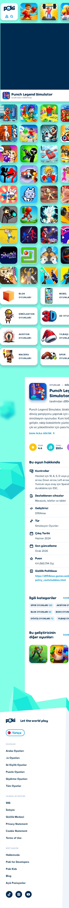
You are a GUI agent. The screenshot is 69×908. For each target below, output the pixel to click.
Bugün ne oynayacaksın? (11, 16)
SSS (8, 803)
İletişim (10, 810)
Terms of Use (14, 838)
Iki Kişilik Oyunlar (16, 765)
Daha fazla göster (40, 433)
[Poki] (9, 8)
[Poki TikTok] (9, 894)
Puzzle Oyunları (15, 772)
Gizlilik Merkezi (15, 817)
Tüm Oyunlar (13, 786)
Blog (8, 876)
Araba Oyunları (15, 751)
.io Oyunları (13, 758)
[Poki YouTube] (28, 894)
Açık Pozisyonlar (16, 883)
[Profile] (7, 16)
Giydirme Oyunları (16, 779)
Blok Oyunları (41, 612)
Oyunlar (54, 385)
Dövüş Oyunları (42, 619)
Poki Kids (11, 869)
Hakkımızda (13, 855)
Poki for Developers (17, 862)
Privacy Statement (17, 824)
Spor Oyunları (41, 605)
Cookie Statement (16, 831)
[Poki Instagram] (18, 894)
